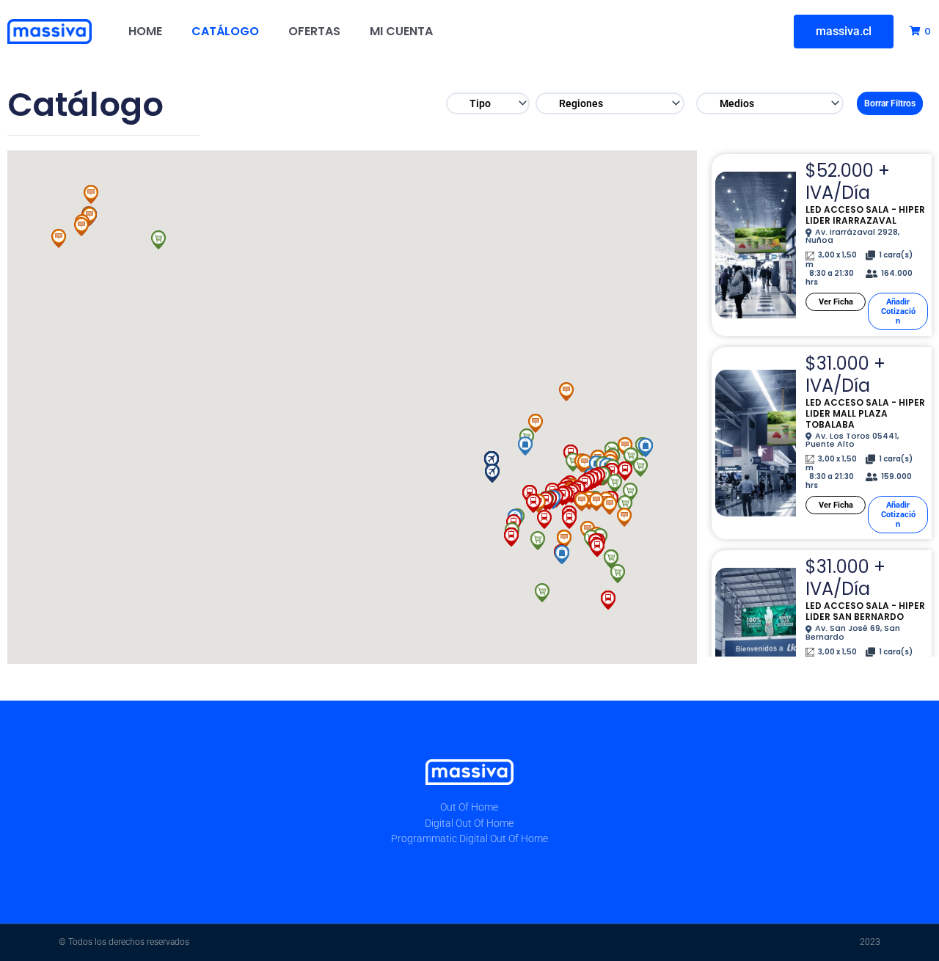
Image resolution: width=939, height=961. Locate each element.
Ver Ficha (836, 302)
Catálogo (225, 31)
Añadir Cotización (898, 311)
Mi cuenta (401, 31)
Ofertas (314, 31)
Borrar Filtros (890, 103)
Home (145, 31)
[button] (617, 573)
